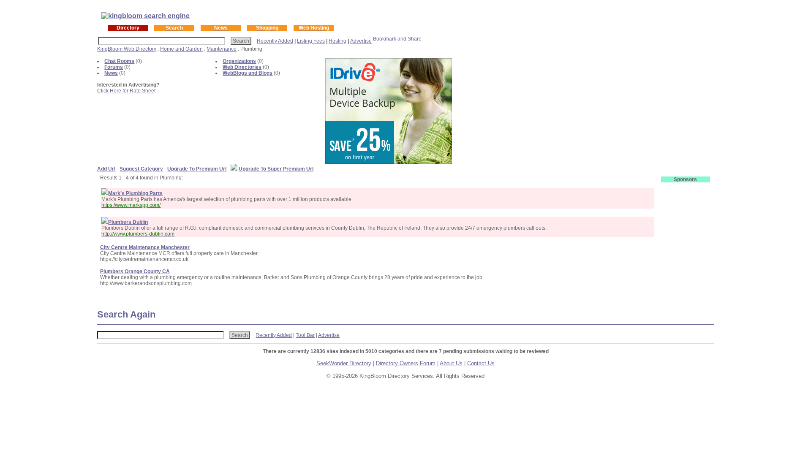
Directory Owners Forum (405, 363)
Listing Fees (311, 41)
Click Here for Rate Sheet (126, 91)
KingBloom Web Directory (126, 49)
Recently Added (275, 41)
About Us (451, 363)
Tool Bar (305, 335)
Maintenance (222, 49)
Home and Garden (181, 49)
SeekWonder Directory (343, 363)
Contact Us (481, 363)
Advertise (361, 41)
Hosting (337, 41)
